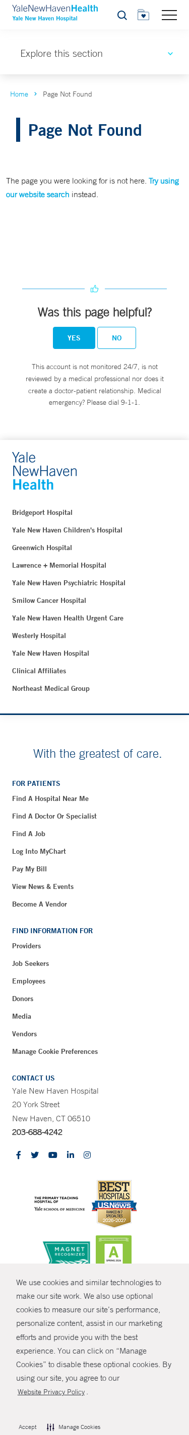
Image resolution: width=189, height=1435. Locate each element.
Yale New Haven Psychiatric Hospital (68, 582)
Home (19, 94)
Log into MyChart (39, 851)
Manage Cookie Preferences (55, 1051)
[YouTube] (52, 1155)
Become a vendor (39, 904)
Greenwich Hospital (42, 547)
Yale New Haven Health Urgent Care (67, 617)
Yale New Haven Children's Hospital (67, 529)
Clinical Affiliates (39, 670)
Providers (26, 945)
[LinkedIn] (70, 1155)
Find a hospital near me (50, 798)
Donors (22, 998)
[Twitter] (35, 1155)
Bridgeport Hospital (42, 512)
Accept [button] (27, 1427)
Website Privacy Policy (51, 1391)
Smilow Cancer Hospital (49, 600)
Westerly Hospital (39, 635)
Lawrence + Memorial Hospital (59, 565)
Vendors (24, 1033)
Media (21, 1016)
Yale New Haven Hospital (50, 653)
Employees (28, 980)
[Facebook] (18, 1155)
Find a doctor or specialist (54, 816)
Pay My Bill (29, 868)
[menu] (169, 14)
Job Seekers (30, 963)
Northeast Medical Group (51, 688)
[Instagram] (87, 1155)
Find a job (28, 833)
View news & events (43, 886)
